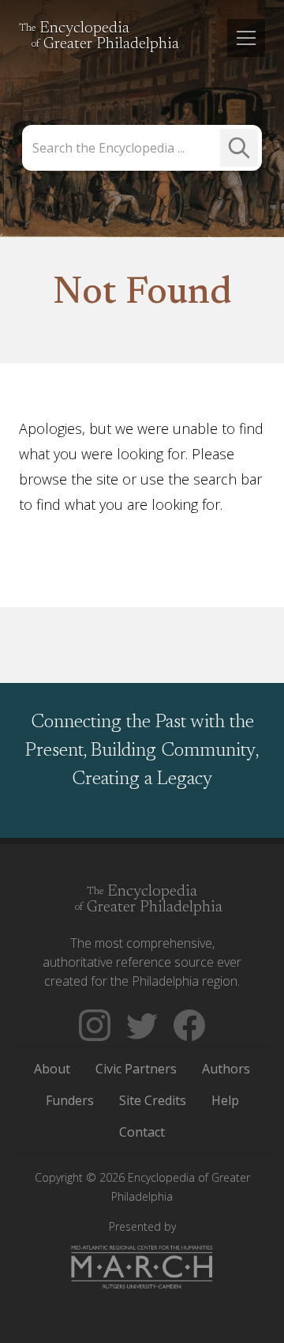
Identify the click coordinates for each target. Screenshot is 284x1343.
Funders (70, 1100)
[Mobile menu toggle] (246, 38)
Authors (226, 1068)
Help (225, 1100)
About (52, 1068)
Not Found (142, 294)
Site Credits (152, 1100)
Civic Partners (136, 1068)
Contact (142, 1132)
